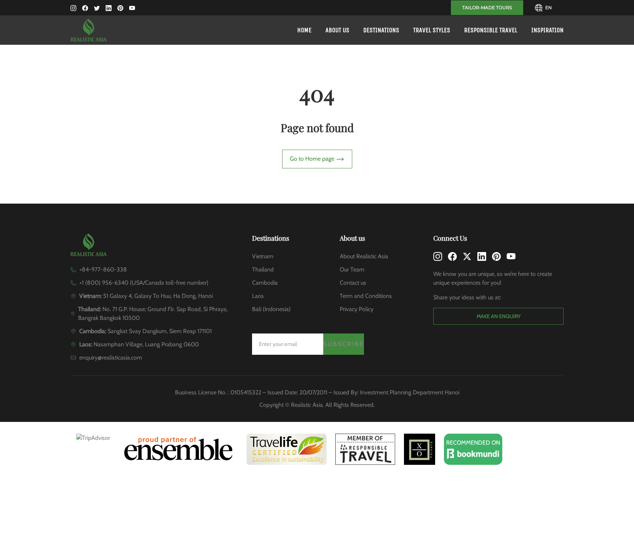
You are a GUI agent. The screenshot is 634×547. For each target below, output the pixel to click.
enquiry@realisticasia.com (110, 357)
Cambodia (265, 282)
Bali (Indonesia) (271, 309)
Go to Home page (313, 158)
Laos (258, 295)
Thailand (263, 269)
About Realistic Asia (364, 256)
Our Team (352, 269)
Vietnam (262, 256)
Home (304, 30)
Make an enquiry (499, 316)
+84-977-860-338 (103, 269)
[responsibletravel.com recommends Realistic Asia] (365, 449)
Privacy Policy (357, 309)
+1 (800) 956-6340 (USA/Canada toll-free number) (143, 282)
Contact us (353, 282)
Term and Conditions (366, 295)
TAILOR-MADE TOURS (487, 7)
